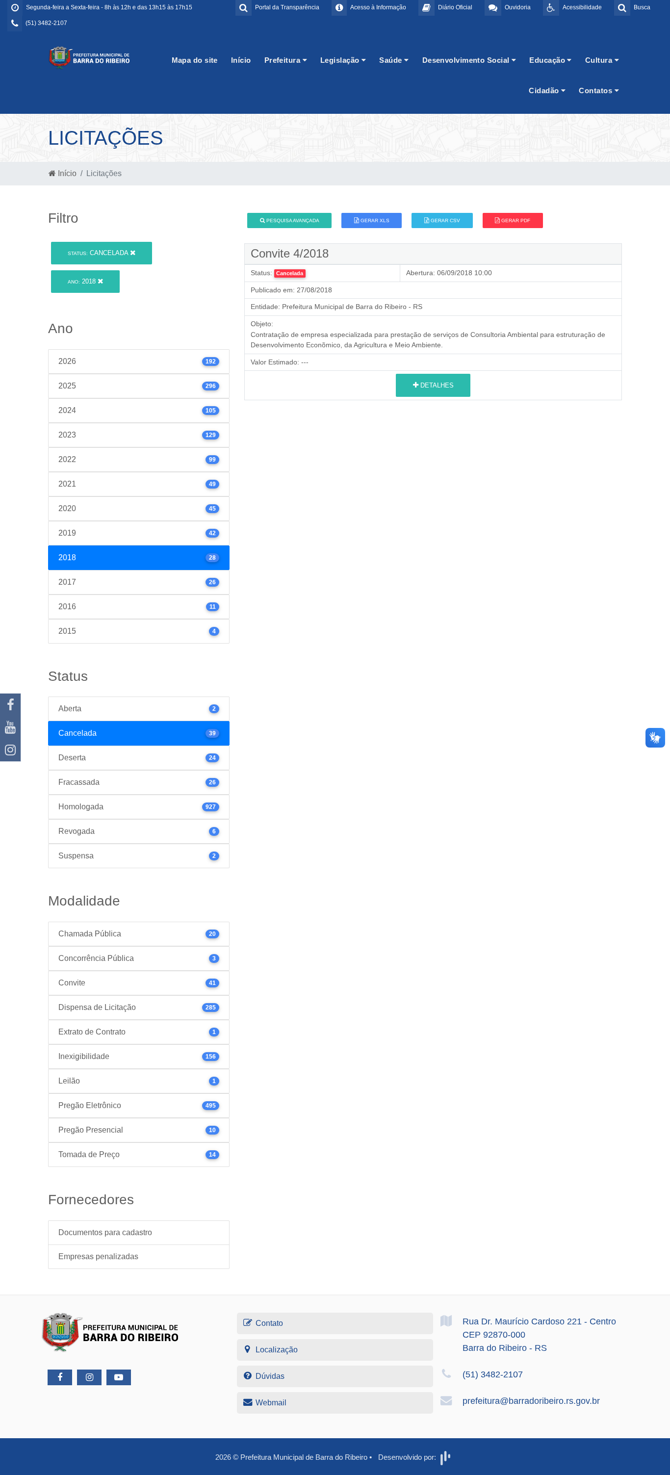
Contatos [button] (596, 90)
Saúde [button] (391, 60)
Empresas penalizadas (98, 1256)
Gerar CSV (444, 220)
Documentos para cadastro (105, 1232)
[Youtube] (10, 727)
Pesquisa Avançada (292, 220)
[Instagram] (10, 750)
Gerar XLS (374, 220)
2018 (83, 281)
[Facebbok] (60, 1377)
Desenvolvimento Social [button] (467, 60)
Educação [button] (548, 60)
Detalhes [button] (436, 385)
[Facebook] (10, 705)
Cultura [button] (600, 60)
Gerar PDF (515, 220)
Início (241, 60)
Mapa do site (195, 60)
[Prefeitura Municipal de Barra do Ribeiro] (89, 57)
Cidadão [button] (545, 90)
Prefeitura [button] (283, 60)
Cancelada (99, 253)
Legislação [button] (340, 60)
